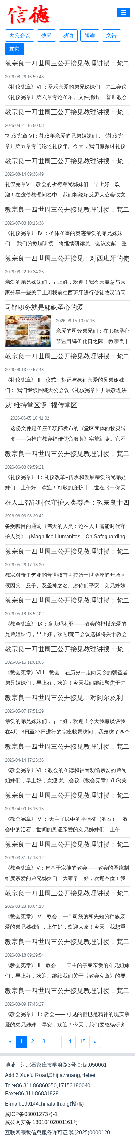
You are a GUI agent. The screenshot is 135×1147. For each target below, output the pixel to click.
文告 (111, 35)
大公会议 (19, 35)
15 (83, 1041)
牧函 (46, 35)
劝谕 (68, 35)
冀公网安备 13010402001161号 (41, 1122)
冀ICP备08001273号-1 (31, 1114)
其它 (14, 49)
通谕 (90, 35)
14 (68, 1041)
